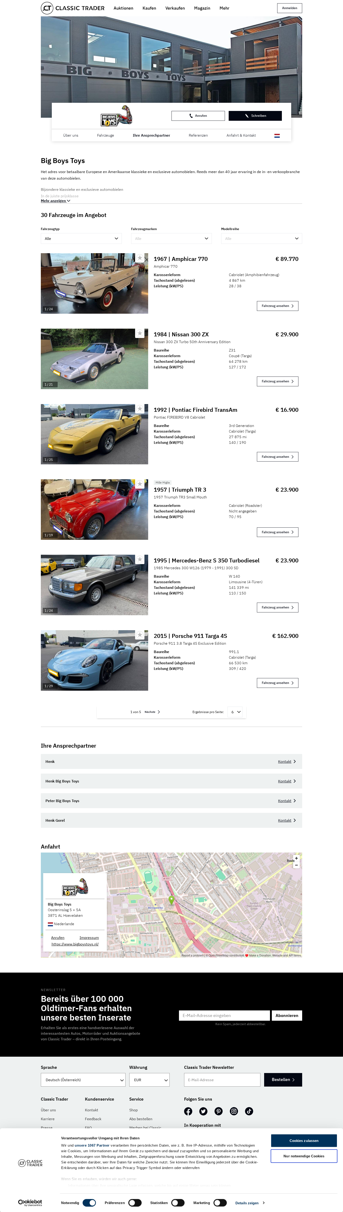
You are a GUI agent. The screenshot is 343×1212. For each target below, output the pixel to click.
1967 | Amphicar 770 (181, 259)
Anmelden (289, 8)
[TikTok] (249, 1111)
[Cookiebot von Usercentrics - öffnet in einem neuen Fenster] (30, 1202)
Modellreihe (230, 229)
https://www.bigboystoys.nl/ (75, 944)
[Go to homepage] (72, 8)
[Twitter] (203, 1111)
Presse (46, 1127)
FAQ (88, 1127)
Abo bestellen (140, 1118)
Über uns (70, 135)
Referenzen (198, 135)
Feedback (93, 1118)
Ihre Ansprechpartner (151, 135)
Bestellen (281, 1079)
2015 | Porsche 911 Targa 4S (190, 636)
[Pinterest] (218, 1111)
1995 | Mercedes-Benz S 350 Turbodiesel (206, 560)
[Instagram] (234, 1111)
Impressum (89, 937)
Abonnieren (287, 1015)
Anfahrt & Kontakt (241, 135)
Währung (138, 1067)
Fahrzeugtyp (50, 229)
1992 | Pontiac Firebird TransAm (195, 409)
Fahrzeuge (105, 135)
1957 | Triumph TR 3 (180, 489)
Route (291, 860)
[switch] (135, 1202)
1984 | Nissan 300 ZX (181, 334)
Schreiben (258, 116)
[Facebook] (188, 1111)
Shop (133, 1110)
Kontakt (284, 761)
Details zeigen (247, 1203)
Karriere (48, 1118)
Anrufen (201, 116)
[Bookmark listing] (139, 258)
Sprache (49, 1067)
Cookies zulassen (304, 1141)
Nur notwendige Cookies (304, 1156)
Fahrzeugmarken (144, 229)
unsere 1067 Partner (92, 1145)
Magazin (202, 8)
